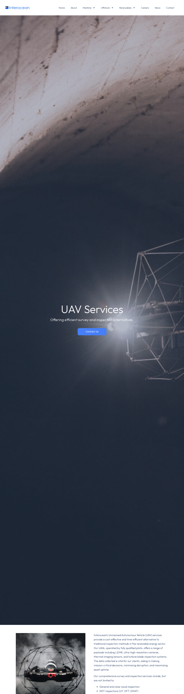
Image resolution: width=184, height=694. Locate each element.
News (157, 7)
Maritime (87, 7)
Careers (145, 7)
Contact (170, 7)
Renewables (125, 7)
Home (62, 7)
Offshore (105, 7)
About (74, 7)
